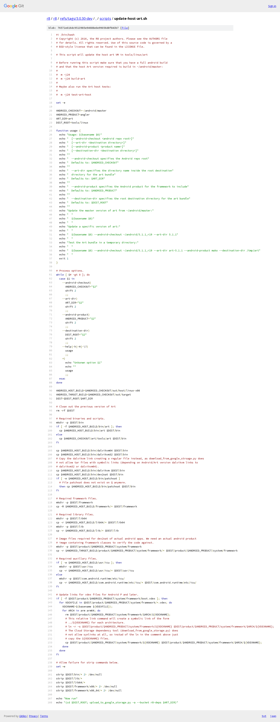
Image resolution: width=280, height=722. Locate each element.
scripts (105, 18)
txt (264, 716)
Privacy (33, 716)
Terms (44, 716)
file (125, 27)
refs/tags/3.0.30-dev (76, 18)
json (273, 716)
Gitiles (23, 716)
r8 (48, 18)
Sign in (272, 6)
